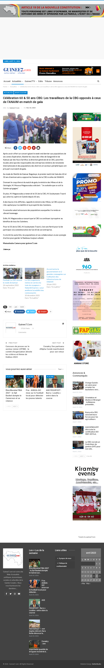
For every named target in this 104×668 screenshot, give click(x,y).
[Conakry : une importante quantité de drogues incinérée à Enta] (34, 644)
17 (82, 576)
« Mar (83, 583)
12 (88, 572)
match (22, 307)
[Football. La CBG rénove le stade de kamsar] (12, 273)
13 (91, 572)
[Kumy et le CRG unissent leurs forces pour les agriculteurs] (78, 415)
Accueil (7, 81)
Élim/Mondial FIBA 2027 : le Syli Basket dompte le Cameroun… (39, 570)
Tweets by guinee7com (86, 537)
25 (85, 580)
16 (100, 572)
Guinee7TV (30, 81)
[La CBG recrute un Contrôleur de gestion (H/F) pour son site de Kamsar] (78, 445)
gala (16, 307)
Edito (40, 81)
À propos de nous (65, 558)
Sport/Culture (21, 93)
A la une (10, 377)
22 (97, 576)
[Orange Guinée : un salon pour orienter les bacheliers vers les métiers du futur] (78, 386)
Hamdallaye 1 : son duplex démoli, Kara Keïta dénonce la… (37, 631)
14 (94, 572)
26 (88, 580)
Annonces (58, 81)
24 (82, 580)
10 (82, 572)
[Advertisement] (52, 36)
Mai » (88, 583)
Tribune (48, 81)
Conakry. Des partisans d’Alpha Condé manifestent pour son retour (52, 349)
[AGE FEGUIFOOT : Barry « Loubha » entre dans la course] (55, 381)
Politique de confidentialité (61, 564)
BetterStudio (96, 664)
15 (97, 572)
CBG (10, 307)
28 (94, 580)
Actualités (16, 81)
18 (85, 576)
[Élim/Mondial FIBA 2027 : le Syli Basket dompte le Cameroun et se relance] (15, 381)
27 (91, 580)
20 (91, 576)
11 (85, 572)
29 (97, 580)
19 (88, 576)
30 (100, 580)
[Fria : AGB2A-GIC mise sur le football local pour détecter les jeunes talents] (35, 381)
